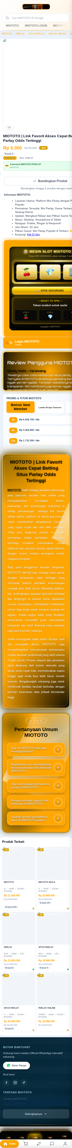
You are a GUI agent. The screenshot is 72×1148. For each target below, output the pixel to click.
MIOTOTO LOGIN (36, 25)
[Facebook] (6, 1083)
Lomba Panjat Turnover (50, 408)
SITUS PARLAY (36, 34)
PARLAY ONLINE (57, 34)
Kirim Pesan (19, 1066)
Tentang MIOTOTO (15, 1099)
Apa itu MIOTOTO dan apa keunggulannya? (28, 750)
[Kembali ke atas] (64, 1122)
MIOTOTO (12, 25)
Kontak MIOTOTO (14, 1104)
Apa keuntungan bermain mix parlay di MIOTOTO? (30, 786)
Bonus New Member (20, 407)
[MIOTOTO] (36, 6)
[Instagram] (15, 1083)
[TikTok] (24, 1083)
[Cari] (7, 17)
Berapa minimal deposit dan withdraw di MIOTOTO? (29, 802)
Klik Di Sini (33, 235)
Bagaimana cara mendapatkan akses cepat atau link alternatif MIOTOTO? (31, 768)
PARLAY (20, 34)
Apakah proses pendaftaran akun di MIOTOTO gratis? (29, 819)
